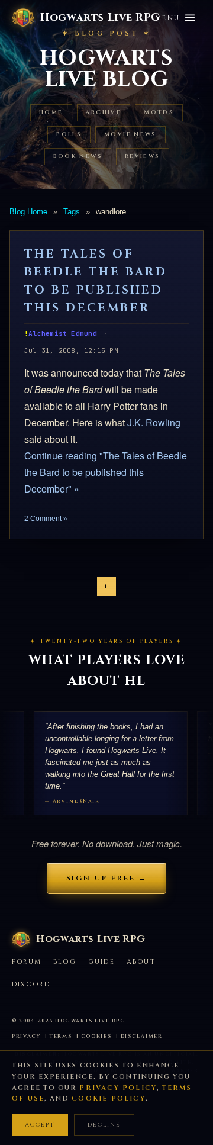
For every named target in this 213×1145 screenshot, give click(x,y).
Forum (26, 961)
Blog (64, 961)
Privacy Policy (118, 1087)
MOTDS (159, 113)
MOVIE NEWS (130, 135)
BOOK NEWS (77, 156)
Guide (101, 961)
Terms (61, 1036)
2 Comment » (45, 518)
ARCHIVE (104, 113)
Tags (71, 211)
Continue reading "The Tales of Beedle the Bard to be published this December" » (105, 472)
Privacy (26, 1036)
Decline (104, 1125)
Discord (31, 984)
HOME (51, 113)
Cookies (96, 1036)
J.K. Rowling (153, 422)
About (141, 961)
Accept (40, 1125)
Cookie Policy (109, 1098)
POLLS (69, 135)
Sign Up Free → (106, 878)
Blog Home (28, 211)
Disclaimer (142, 1036)
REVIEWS (142, 156)
